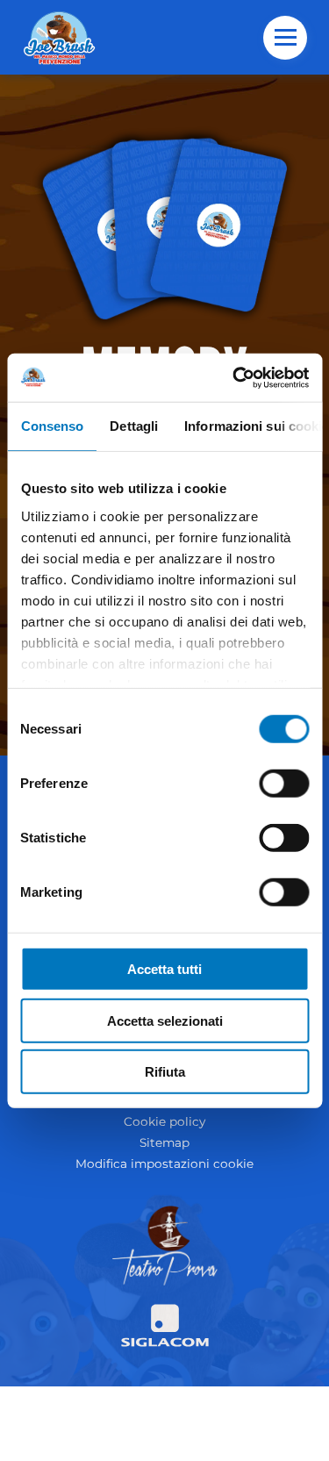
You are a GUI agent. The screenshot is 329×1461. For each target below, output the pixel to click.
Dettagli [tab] (134, 426)
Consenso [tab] (51, 426)
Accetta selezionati (165, 1020)
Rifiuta (165, 1071)
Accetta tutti (164, 969)
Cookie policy (164, 1121)
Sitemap (164, 1142)
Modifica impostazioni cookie (164, 1164)
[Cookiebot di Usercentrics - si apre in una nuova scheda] (234, 377)
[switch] (284, 784)
